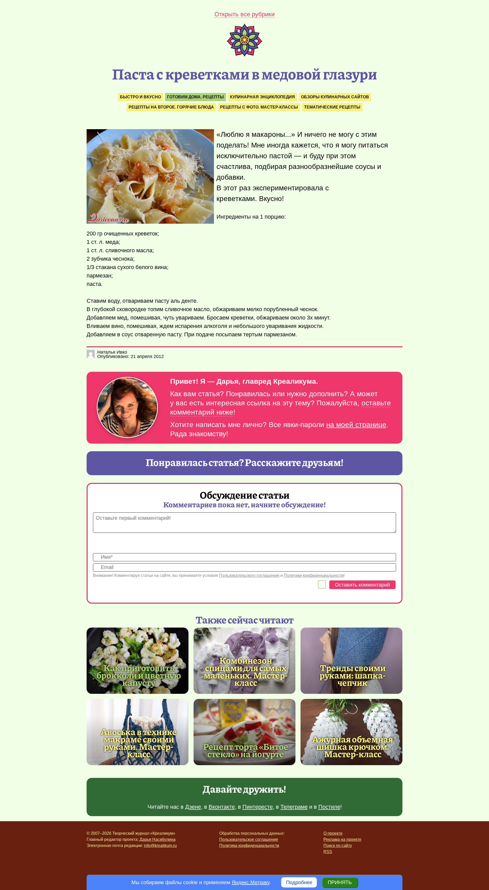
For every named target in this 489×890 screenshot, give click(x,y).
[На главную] (244, 55)
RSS (327, 851)
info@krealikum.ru (160, 845)
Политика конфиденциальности (249, 845)
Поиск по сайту (337, 845)
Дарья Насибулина (157, 839)
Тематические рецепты (332, 107)
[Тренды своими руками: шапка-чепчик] (351, 661)
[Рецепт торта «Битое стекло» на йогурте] (244, 732)
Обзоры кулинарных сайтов (335, 97)
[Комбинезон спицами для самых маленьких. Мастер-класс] (245, 671)
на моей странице (356, 425)
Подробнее (299, 882)
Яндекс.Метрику (250, 882)
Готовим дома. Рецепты (195, 97)
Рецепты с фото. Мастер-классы (259, 107)
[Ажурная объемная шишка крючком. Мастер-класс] (351, 732)
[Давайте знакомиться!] (127, 408)
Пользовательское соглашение (248, 839)
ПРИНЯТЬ (340, 882)
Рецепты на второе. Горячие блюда (171, 107)
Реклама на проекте (342, 839)
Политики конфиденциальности (314, 575)
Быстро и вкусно (140, 97)
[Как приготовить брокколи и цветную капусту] (137, 661)
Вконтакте (222, 807)
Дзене (193, 807)
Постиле (329, 807)
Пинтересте (257, 807)
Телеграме (294, 807)
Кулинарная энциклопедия (262, 97)
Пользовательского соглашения (249, 575)
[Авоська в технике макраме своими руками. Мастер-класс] (138, 742)
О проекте (333, 833)
